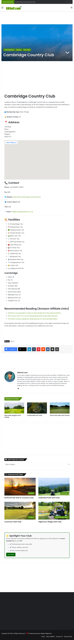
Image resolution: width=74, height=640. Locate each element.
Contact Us (59, 636)
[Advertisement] (37, 17)
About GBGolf (50, 636)
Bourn (12, 341)
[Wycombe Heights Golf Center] (14, 408)
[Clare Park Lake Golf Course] (60, 408)
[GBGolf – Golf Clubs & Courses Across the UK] (15, 7)
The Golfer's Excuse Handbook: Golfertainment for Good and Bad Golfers (33, 319)
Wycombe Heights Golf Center (12, 416)
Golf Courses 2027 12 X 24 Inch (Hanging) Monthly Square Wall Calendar (32, 316)
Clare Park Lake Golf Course (59, 415)
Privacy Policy (68, 636)
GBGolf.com (22, 372)
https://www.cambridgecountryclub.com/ (27, 197)
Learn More (10, 554)
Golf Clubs (27, 50)
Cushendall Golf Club (34, 415)
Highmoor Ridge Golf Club (49, 521)
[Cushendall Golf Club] (37, 408)
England (18, 50)
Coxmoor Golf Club (21, 2)
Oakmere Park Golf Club (49, 497)
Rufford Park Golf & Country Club (19, 497)
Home (43, 636)
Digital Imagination (46, 633)
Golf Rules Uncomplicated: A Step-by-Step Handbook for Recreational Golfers (34, 313)
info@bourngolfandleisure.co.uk (22, 212)
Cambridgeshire (9, 50)
